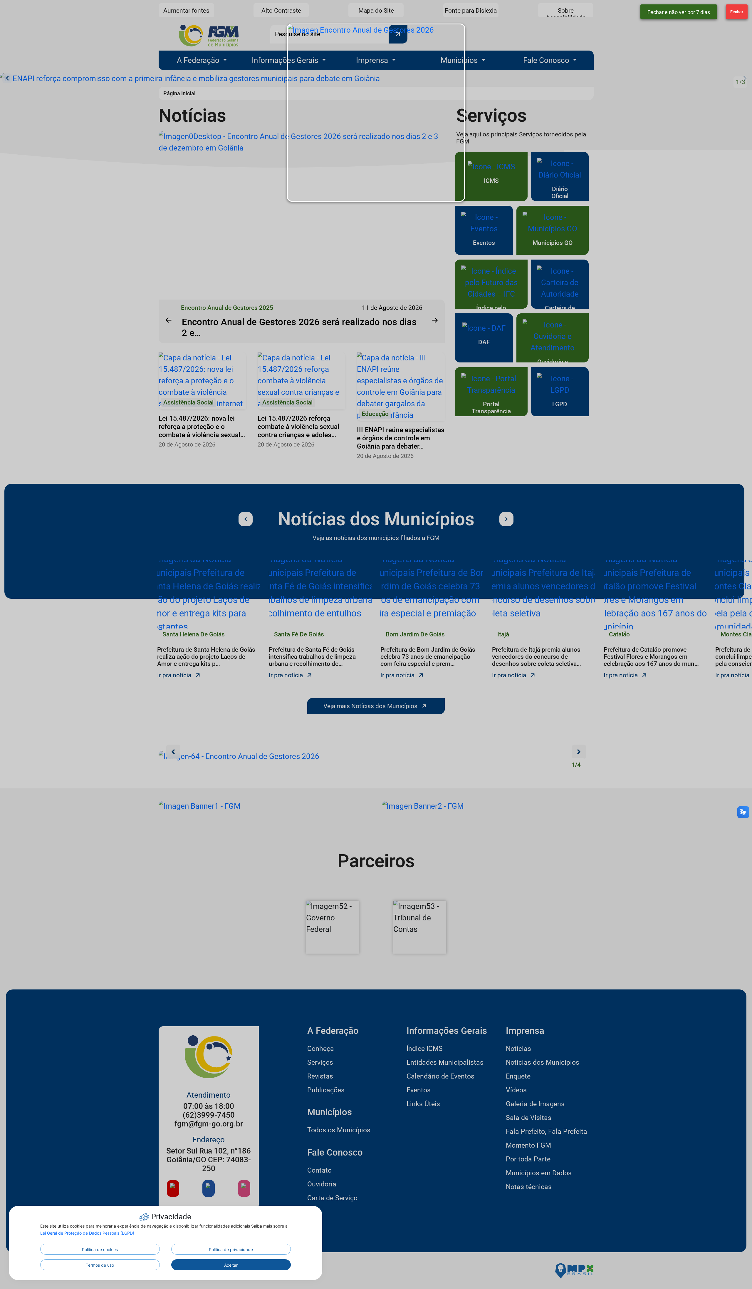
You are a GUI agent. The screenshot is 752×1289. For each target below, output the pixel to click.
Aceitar (231, 1265)
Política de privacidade (231, 1249)
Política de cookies (100, 1249)
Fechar (736, 11)
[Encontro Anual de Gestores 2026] (376, 112)
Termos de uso (100, 1265)
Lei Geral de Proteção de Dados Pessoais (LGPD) (87, 1233)
